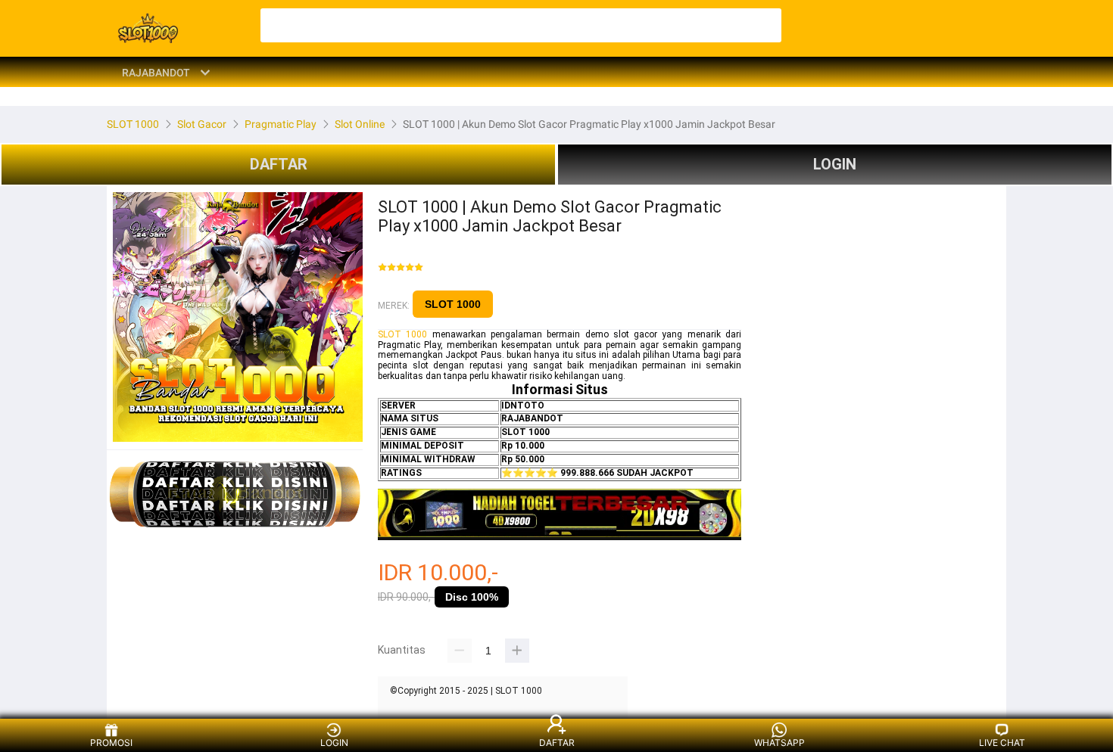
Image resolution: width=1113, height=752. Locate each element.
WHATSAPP (779, 742)
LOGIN (834, 164)
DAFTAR (278, 164)
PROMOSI (111, 742)
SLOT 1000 (453, 304)
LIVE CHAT (1002, 742)
